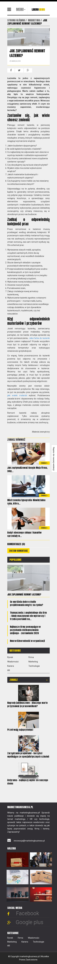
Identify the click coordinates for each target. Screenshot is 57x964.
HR (8, 670)
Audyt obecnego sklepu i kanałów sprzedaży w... (24, 534)
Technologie (34, 666)
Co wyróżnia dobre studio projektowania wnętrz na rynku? (26, 603)
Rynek (10, 657)
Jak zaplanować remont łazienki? (24, 594)
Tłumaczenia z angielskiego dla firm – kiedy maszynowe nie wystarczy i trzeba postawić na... (28, 616)
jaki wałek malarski (17, 395)
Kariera (10, 666)
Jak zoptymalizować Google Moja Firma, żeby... (27, 469)
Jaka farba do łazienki (39, 338)
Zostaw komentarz (18, 550)
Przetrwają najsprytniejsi (20, 729)
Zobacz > (44, 463)
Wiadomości (13, 661)
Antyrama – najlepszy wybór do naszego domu (27, 781)
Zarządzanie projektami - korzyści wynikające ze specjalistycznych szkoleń (28, 754)
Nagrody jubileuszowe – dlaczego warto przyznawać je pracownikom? (27, 704)
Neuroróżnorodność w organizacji (27, 641)
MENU (20, 9)
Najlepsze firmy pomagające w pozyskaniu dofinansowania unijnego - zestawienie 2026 (25, 630)
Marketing (33, 661)
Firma (31, 657)
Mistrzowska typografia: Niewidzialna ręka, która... (26, 501)
